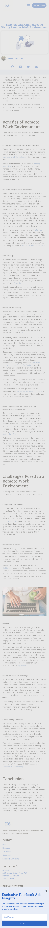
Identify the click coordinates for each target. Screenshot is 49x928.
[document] (24, 464)
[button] (45, 891)
